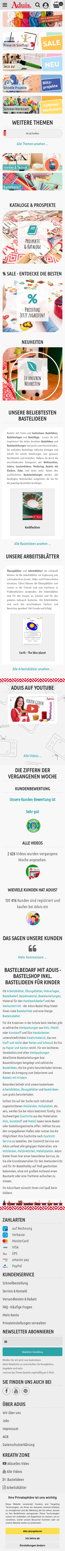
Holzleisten (30, 1106)
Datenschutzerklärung (18, 1444)
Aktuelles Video (18, 1463)
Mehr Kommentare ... (32, 957)
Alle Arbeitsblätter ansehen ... (32, 669)
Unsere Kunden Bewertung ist (32, 799)
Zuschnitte (26, 1116)
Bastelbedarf (10, 996)
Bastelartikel (24, 1011)
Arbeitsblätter (15, 991)
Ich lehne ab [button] (32, 1538)
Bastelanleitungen (49, 996)
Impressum (10, 1428)
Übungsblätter (33, 991)
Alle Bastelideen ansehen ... (32, 543)
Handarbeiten (41, 1033)
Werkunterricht (12, 1006)
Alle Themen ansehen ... (32, 143)
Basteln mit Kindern (15, 1077)
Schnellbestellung (15, 1283)
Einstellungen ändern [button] (32, 1545)
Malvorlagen (51, 991)
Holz (46, 1027)
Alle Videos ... (33, 755)
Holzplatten (45, 1106)
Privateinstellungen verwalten (24, 1323)
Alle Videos (14, 1471)
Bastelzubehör (11, 1016)
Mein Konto (11, 1315)
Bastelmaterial (28, 996)
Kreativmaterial (36, 1038)
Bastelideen (10, 1068)
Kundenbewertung (32, 788)
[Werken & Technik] (32, 161)
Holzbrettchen (26, 1151)
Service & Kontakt (15, 1291)
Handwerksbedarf (33, 1001)
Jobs (6, 1420)
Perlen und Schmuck (41, 1043)
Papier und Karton (17, 1048)
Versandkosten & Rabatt (20, 1299)
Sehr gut (32, 811)
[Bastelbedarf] (32, 181)
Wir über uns (12, 1412)
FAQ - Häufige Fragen (17, 1307)
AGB (5, 1436)
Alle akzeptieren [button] (32, 1531)
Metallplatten (44, 1151)
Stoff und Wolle (12, 1043)
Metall (55, 1027)
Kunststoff (15, 1033)
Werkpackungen (28, 1027)
